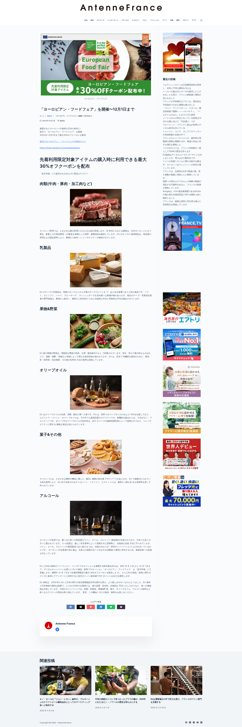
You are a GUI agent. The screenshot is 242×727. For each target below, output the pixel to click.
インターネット (113, 20)
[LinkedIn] (101, 607)
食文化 (62, 121)
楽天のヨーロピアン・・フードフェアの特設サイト (63, 141)
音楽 (171, 20)
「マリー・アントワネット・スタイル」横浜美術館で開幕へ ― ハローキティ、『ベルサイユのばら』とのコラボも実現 (182, 111)
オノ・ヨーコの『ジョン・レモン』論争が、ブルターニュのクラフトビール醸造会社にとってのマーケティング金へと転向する (65, 702)
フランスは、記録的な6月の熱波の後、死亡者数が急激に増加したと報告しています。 (181, 174)
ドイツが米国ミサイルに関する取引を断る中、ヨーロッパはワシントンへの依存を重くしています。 (182, 164)
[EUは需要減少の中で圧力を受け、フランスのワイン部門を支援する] (176, 680)
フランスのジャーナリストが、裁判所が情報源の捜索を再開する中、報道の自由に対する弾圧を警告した (182, 141)
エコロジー (136, 20)
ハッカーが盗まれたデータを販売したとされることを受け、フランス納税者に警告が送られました (182, 94)
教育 (177, 20)
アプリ (194, 20)
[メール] (121, 607)
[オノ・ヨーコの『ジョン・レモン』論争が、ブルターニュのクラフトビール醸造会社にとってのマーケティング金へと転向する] (65, 680)
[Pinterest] (91, 607)
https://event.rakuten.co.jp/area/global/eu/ (60, 147)
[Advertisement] (182, 271)
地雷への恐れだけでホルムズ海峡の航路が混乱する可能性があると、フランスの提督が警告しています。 (182, 184)
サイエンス (100, 20)
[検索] (201, 20)
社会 (85, 20)
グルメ (145, 20)
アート (165, 20)
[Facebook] (71, 607)
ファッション (154, 20)
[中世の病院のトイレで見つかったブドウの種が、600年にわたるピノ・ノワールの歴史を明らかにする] (121, 680)
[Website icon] (57, 629)
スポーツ (186, 20)
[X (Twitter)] (81, 607)
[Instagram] (194, 722)
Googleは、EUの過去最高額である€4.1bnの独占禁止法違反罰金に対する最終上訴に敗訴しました (182, 194)
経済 (92, 20)
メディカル (125, 20)
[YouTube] (201, 722)
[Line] (111, 607)
